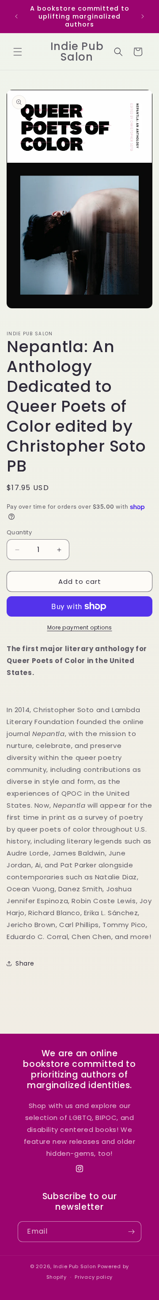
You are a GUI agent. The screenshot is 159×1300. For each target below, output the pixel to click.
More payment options (79, 627)
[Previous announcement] (16, 16)
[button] (17, 51)
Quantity (19, 532)
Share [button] (24, 963)
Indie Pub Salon (74, 1266)
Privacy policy (94, 1277)
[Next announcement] (142, 16)
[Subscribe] (131, 1231)
